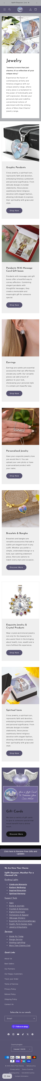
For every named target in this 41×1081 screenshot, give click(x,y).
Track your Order (11, 979)
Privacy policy (15, 1069)
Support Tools (11, 898)
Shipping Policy (11, 999)
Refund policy (31, 1066)
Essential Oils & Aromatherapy (22, 921)
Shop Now (14, 210)
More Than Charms (17, 1066)
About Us (8, 959)
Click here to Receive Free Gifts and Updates (20, 852)
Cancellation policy (28, 1073)
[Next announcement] (36, 2)
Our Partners (10, 969)
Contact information (21, 1076)
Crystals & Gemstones (18, 909)
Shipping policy (14, 1073)
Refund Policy (10, 994)
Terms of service (27, 1069)
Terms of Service (11, 984)
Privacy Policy (10, 989)
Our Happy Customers (13, 974)
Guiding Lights (11, 880)
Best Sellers (9, 964)
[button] (4, 9)
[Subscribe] (33, 1018)
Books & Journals (16, 906)
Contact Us (9, 1004)
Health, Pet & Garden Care (20, 924)
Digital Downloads (17, 912)
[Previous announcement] (4, 2)
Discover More (16, 567)
